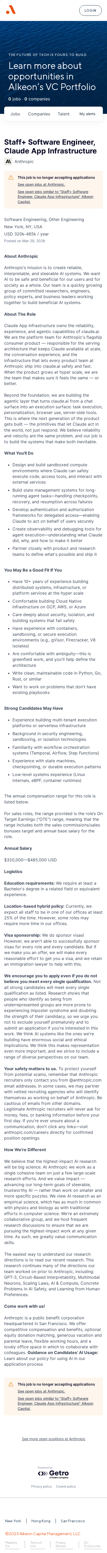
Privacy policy (41, 1486)
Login (90, 10)
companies (39, 113)
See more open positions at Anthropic (53, 1439)
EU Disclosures (92, 1544)
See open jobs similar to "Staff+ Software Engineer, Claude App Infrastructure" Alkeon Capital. (55, 196)
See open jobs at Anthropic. (41, 184)
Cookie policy (66, 1486)
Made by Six (11, 1544)
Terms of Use (36, 1544)
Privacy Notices (61, 1544)
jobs (15, 113)
